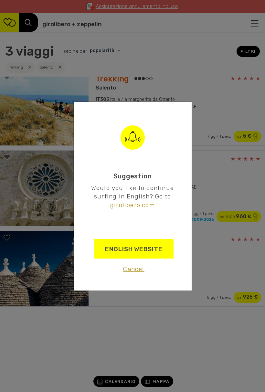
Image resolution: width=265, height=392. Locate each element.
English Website (134, 249)
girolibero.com (132, 205)
